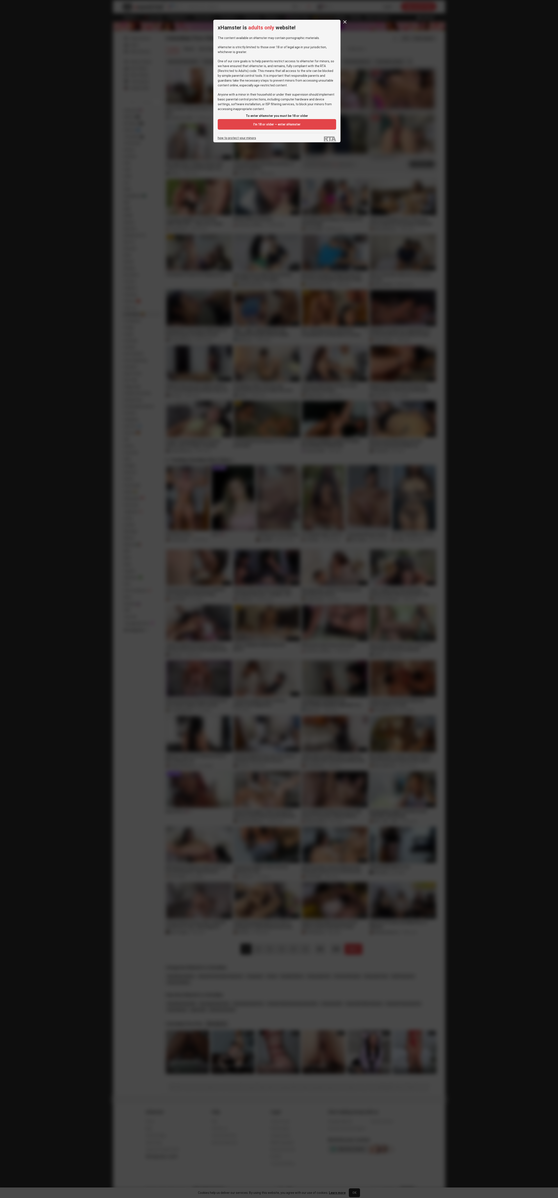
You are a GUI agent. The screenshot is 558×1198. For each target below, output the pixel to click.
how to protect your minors (237, 138)
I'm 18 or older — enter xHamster (277, 124)
